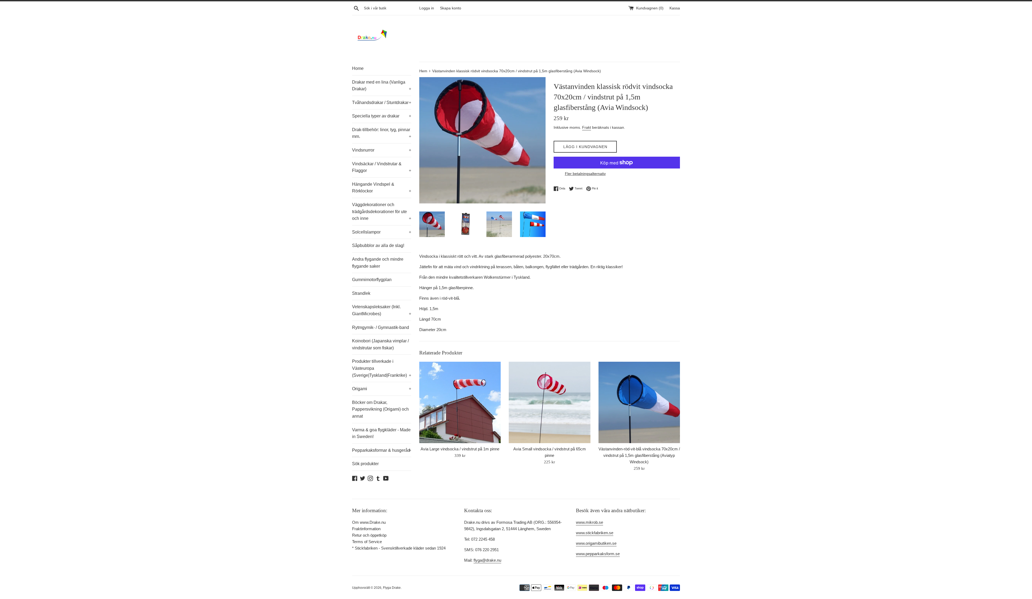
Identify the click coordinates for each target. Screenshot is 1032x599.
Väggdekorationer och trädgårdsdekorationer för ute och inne (381, 211)
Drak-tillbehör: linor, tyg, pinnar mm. (381, 133)
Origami (381, 388)
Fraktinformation (366, 528)
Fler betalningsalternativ (585, 173)
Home (358, 68)
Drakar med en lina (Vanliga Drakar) (381, 85)
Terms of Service (367, 541)
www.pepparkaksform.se (598, 553)
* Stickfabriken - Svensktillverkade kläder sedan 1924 (399, 548)
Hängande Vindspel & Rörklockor (381, 187)
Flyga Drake (392, 588)
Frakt (586, 127)
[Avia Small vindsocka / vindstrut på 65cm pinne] (549, 402)
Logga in (426, 8)
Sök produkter (365, 463)
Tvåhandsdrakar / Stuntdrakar (381, 102)
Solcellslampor (381, 232)
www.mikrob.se (589, 522)
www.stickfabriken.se (594, 532)
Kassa (674, 8)
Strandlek (361, 293)
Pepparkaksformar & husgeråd (381, 450)
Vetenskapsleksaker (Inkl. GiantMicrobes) (381, 310)
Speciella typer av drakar (381, 116)
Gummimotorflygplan (372, 279)
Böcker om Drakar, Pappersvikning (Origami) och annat (380, 409)
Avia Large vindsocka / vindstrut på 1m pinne (460, 449)
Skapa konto (450, 8)
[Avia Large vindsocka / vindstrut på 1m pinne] (460, 402)
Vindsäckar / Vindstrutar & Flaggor (381, 167)
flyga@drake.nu (487, 560)
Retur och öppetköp (369, 535)
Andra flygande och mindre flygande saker (377, 262)
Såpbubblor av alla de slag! (378, 245)
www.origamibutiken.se (596, 543)
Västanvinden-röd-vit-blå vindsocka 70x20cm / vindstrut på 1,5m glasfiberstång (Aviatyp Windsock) (639, 455)
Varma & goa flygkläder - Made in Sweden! (381, 433)
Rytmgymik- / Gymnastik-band (380, 327)
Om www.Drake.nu (369, 522)
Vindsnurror (381, 150)
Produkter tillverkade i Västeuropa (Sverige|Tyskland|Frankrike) (381, 368)
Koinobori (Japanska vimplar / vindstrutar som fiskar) (380, 344)
